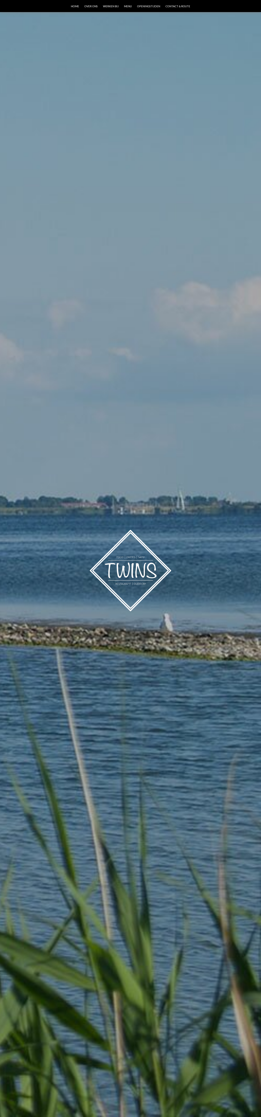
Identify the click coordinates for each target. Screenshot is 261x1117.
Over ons (91, 6)
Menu (128, 6)
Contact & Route (177, 6)
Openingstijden (148, 6)
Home (75, 6)
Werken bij (111, 6)
